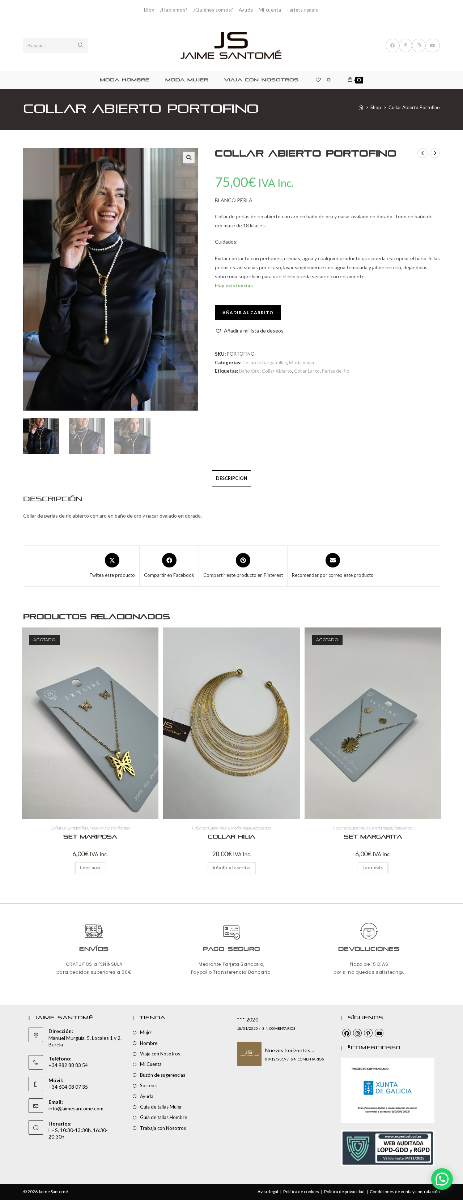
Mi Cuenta (151, 1064)
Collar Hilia (231, 837)
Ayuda (246, 10)
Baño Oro (249, 371)
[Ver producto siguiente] (435, 153)
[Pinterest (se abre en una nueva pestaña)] (405, 45)
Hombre (148, 1043)
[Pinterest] (368, 1033)
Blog (149, 10)
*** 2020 (247, 1019)
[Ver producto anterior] (422, 153)
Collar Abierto (277, 371)
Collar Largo (307, 371)
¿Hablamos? (174, 10)
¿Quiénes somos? (213, 10)
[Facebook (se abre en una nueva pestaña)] (392, 45)
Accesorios (261, 828)
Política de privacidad (344, 1191)
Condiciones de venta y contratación (405, 1191)
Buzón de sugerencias (162, 1075)
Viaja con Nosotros (160, 1054)
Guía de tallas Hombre (163, 1117)
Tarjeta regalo (302, 10)
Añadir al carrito (247, 312)
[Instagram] (357, 1033)
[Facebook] (346, 1033)
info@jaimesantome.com (75, 1108)
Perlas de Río (335, 371)
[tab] (231, 479)
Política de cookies (301, 1191)
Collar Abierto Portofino (414, 107)
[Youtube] (379, 1033)
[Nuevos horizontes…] (249, 1054)
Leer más (90, 867)
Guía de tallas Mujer (161, 1107)
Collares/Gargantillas (264, 362)
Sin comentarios (278, 1028)
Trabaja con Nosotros (163, 1128)
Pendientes (120, 828)
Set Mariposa (90, 837)
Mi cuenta (270, 10)
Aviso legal (268, 1191)
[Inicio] (360, 107)
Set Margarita (373, 837)
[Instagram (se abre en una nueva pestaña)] (418, 45)
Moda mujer (302, 362)
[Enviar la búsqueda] (81, 45)
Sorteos (148, 1085)
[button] (189, 157)
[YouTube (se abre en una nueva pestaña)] (432, 45)
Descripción (231, 478)
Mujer (146, 1032)
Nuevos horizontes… (289, 1050)
